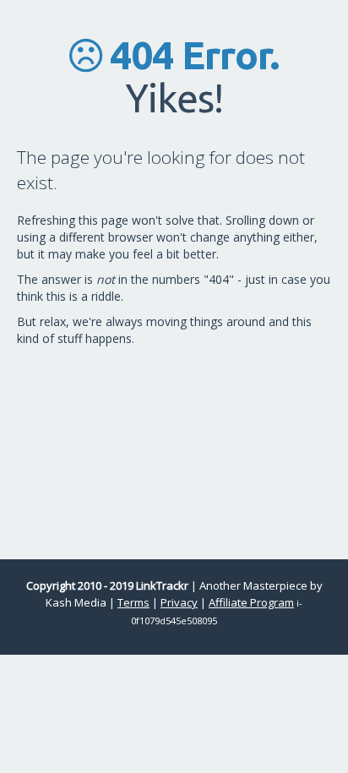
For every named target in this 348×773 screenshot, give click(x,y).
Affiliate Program (251, 602)
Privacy (179, 602)
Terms (133, 602)
